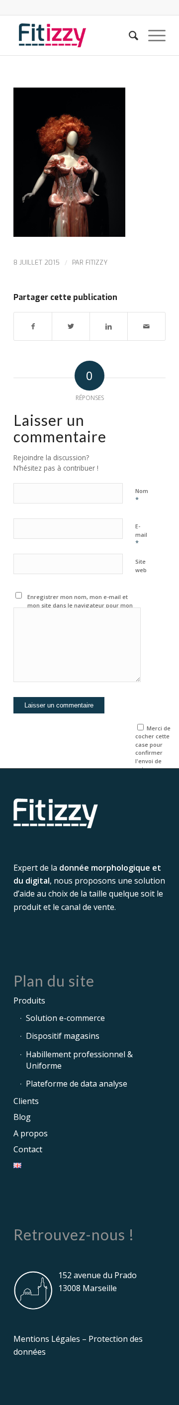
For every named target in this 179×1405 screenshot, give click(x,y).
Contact (27, 1149)
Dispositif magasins (62, 1035)
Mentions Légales (46, 1338)
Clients (26, 1101)
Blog (22, 1116)
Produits (29, 1000)
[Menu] (152, 35)
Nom (141, 495)
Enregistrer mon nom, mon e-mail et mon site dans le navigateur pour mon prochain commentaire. (80, 605)
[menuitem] (128, 35)
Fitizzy (96, 262)
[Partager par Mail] (146, 326)
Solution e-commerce (65, 1017)
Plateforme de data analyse (76, 1083)
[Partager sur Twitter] (71, 326)
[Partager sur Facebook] (33, 326)
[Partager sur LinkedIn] (108, 326)
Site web (141, 566)
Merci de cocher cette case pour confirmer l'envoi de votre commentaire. (154, 752)
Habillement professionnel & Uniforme (79, 1060)
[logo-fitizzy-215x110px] (74, 35)
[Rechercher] (128, 35)
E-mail (141, 534)
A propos (30, 1133)
